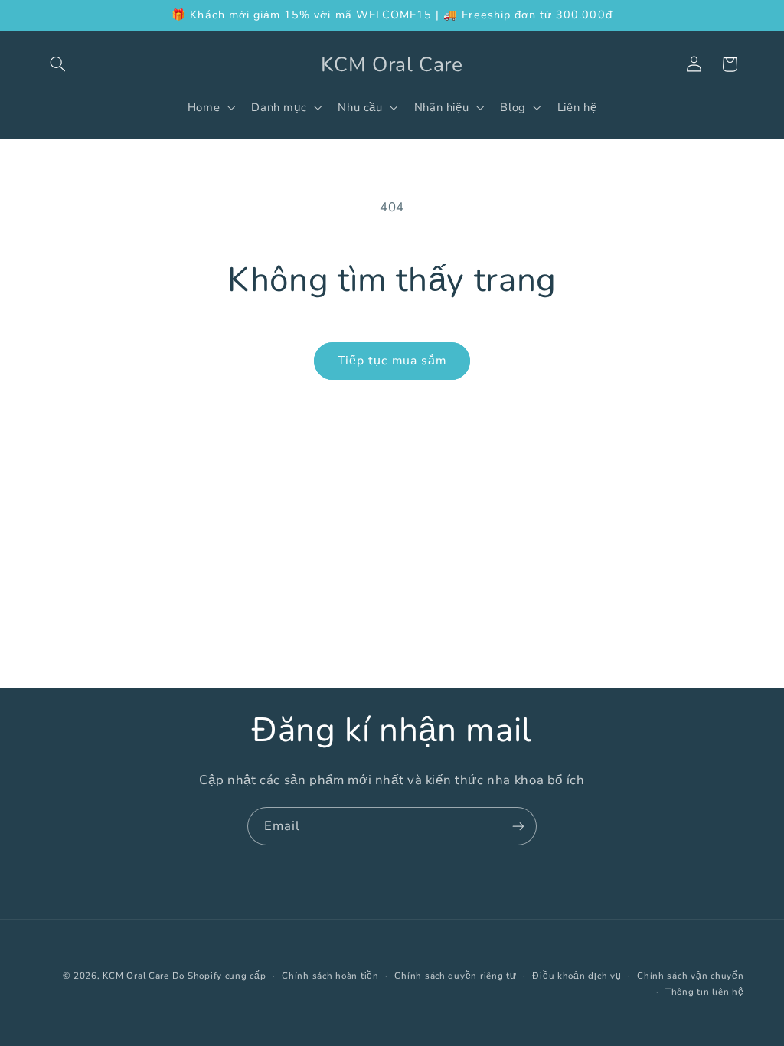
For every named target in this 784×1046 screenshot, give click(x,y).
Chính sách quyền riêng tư (455, 975)
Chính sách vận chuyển (690, 975)
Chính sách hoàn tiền (330, 975)
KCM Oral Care (137, 975)
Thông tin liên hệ (704, 992)
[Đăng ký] (518, 826)
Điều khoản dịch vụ (576, 975)
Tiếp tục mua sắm (392, 360)
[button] (58, 64)
